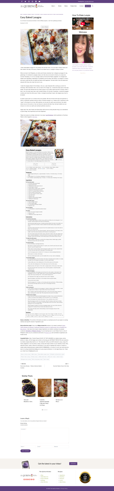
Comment (23, 429)
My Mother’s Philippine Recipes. (33, 331)
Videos (66, 6)
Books (59, 6)
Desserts (62, 478)
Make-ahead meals (42, 356)
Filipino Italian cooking (25, 356)
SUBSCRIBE (73, 463)
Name (22, 446)
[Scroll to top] (111, 486)
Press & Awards (44, 478)
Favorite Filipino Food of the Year (61, 365)
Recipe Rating (23, 423)
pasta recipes (60, 356)
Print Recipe (59, 159)
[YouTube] (39, 1)
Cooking (25, 14)
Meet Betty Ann (44, 476)
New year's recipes (52, 356)
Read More (82, 73)
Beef (21, 14)
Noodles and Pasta (48, 14)
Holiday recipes (34, 356)
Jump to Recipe (44, 26)
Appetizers (62, 475)
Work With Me (44, 482)
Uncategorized (59, 14)
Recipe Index (73, 6)
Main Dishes (63, 482)
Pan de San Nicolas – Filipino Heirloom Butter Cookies (31, 365)
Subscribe (88, 6)
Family (32, 14)
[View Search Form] (92, 6)
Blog (42, 475)
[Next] (65, 393)
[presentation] (28, 388)
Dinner (29, 14)
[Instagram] (28, 1)
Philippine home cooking (26, 359)
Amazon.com (48, 332)
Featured (37, 14)
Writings (43, 480)
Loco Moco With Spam (89, 1)
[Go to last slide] (24, 393)
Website (56, 446)
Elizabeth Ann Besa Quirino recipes (57, 354)
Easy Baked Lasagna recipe (43, 354)
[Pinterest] (32, 1)
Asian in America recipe (25, 354)
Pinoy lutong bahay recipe (37, 359)
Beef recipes (34, 354)
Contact (81, 6)
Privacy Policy (64, 488)
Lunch (41, 14)
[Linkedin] (35, 1)
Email (39, 446)
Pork (54, 14)
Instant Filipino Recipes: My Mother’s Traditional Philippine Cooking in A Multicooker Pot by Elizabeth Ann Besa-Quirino (43, 327)
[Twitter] (25, 1)
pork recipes (46, 359)
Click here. (34, 116)
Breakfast (62, 476)
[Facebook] (21, 1)
